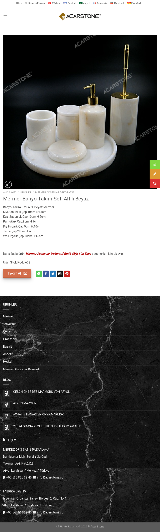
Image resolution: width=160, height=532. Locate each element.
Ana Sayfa (9, 192)
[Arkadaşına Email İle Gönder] (60, 274)
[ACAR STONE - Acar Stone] (80, 16)
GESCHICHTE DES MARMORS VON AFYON (41, 392)
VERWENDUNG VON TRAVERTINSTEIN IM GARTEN (47, 426)
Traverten (9, 324)
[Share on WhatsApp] (39, 274)
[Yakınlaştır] (8, 184)
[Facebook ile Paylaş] (46, 274)
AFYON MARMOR (24, 403)
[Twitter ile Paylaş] (53, 274)
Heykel (7, 361)
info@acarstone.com (51, 477)
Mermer (8, 316)
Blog (19, 3)
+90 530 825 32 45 (18, 477)
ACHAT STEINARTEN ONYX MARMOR (38, 414)
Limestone (10, 339)
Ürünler (25, 192)
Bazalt (7, 346)
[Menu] (5, 17)
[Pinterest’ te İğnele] (67, 274)
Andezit (8, 354)
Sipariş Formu (36, 3)
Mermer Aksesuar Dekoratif (54, 192)
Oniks (7, 331)
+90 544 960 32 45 (18, 512)
